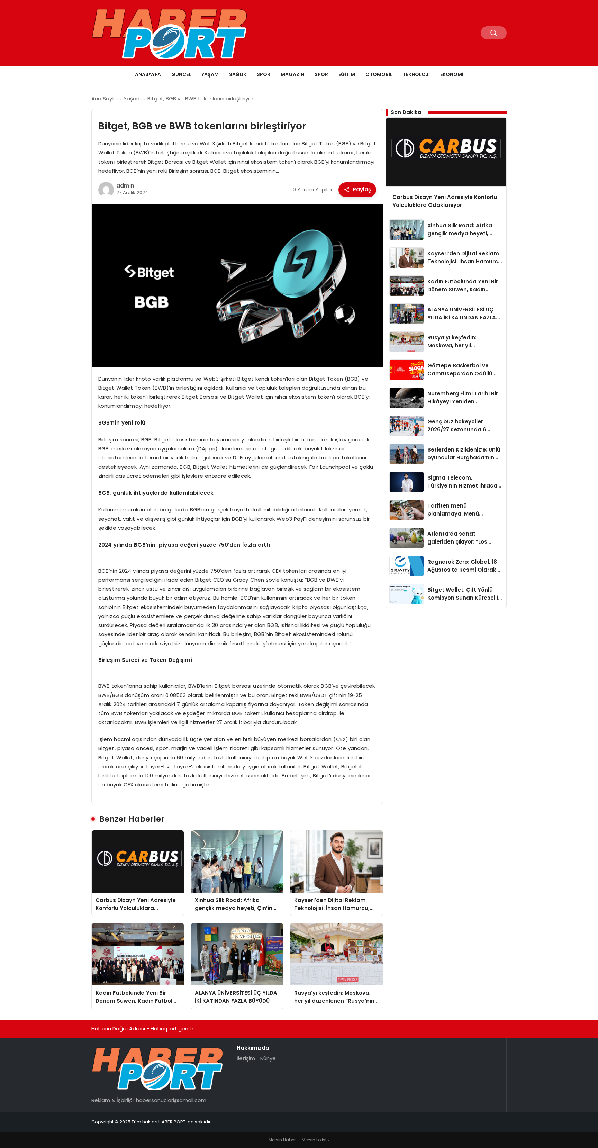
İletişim (246, 1058)
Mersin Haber (282, 1140)
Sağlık (237, 74)
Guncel (181, 74)
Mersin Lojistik (316, 1140)
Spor (263, 74)
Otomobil (378, 74)
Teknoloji (416, 74)
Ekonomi (451, 74)
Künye (268, 1058)
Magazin (292, 74)
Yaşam (210, 74)
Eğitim (346, 74)
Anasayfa (148, 74)
